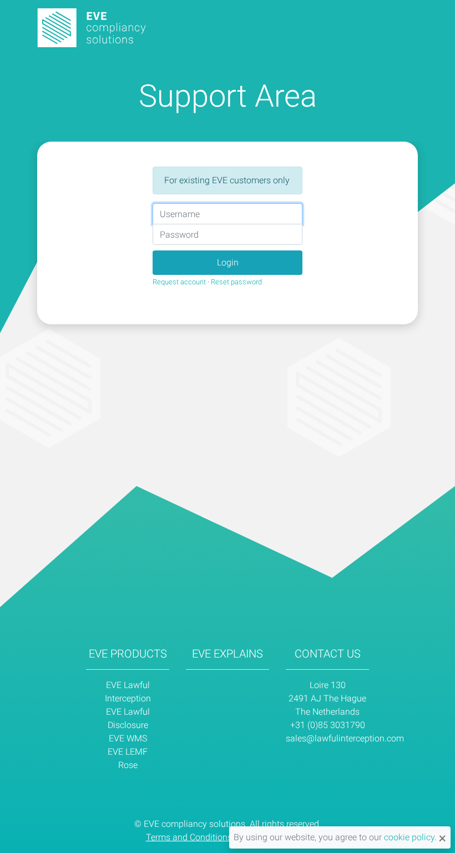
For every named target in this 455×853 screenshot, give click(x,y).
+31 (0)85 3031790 (327, 725)
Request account (179, 282)
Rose (128, 765)
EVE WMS (128, 738)
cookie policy (409, 837)
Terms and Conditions (189, 837)
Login (228, 262)
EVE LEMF (128, 751)
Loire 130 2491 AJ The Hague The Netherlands (327, 698)
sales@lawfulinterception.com (345, 738)
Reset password (236, 282)
